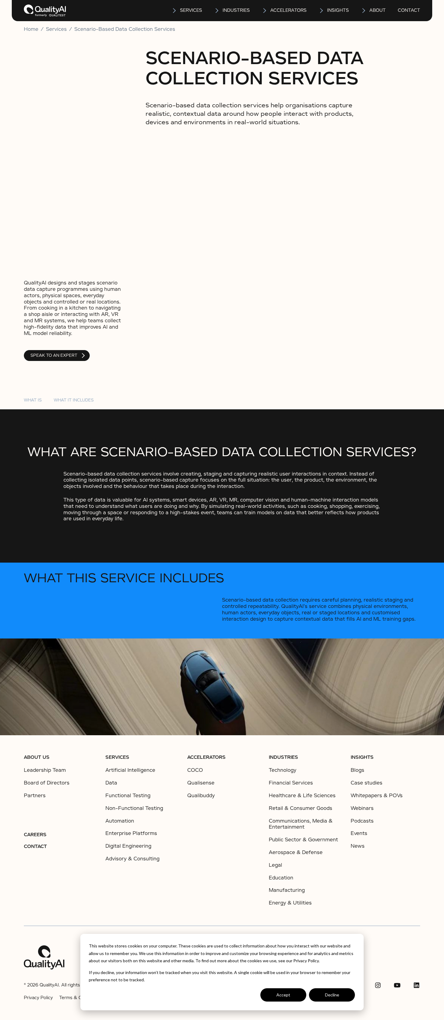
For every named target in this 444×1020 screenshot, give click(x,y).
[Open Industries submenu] (217, 10)
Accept (283, 994)
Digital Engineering (128, 846)
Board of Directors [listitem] (46, 783)
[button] (187, 10)
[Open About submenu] (364, 10)
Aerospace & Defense (296, 852)
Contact (409, 10)
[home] (45, 11)
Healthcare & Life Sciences (302, 795)
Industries (236, 10)
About (377, 10)
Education (281, 878)
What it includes (74, 400)
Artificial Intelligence (130, 770)
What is (33, 400)
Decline (332, 994)
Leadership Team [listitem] (45, 770)
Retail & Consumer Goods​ (300, 808)
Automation (119, 821)
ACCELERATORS (206, 757)
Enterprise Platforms (131, 833)
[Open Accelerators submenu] (265, 10)
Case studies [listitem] (366, 783)
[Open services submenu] (175, 10)
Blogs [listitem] (357, 770)
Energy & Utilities (290, 903)
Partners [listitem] (35, 796)
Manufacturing (287, 890)
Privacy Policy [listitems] (38, 997)
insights (338, 10)
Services (117, 757)
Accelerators (288, 10)
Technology (282, 770)
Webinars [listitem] (362, 808)
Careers (35, 835)
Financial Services (291, 783)
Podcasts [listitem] (362, 821)
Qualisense (200, 783)
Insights (362, 757)
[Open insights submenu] (322, 10)
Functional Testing (127, 795)
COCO (195, 770)
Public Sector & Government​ (303, 839)
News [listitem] (358, 846)
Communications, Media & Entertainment (301, 824)
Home (31, 29)
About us (37, 757)
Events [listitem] (359, 833)
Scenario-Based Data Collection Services (124, 29)
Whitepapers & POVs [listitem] (377, 796)
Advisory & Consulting (132, 859)
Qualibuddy (201, 795)
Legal (275, 865)
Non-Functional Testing (134, 808)
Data (111, 783)
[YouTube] (397, 985)
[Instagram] (377, 985)
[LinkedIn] (416, 985)
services (191, 10)
